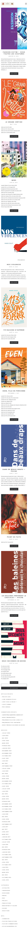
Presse (4, 895)
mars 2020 (5, 778)
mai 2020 (5, 773)
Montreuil (12, 717)
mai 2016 (5, 847)
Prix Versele (6, 707)
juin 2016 (5, 844)
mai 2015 (5, 859)
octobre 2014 (6, 864)
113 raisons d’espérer (14, 330)
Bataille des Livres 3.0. (15, 720)
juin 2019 (5, 791)
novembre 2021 (7, 753)
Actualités (6, 888)
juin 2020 (5, 771)
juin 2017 (5, 826)
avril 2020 (5, 776)
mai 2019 (5, 793)
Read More (14, 73)
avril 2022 (5, 740)
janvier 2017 (6, 836)
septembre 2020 (7, 766)
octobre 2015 (6, 854)
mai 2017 (5, 829)
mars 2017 (5, 834)
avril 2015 (5, 862)
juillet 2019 (6, 788)
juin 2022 (5, 735)
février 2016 (6, 849)
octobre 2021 (6, 755)
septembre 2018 (7, 811)
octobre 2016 (6, 839)
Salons (4, 908)
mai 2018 (5, 816)
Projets (5, 900)
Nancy (4, 717)
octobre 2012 (6, 877)
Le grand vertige (14, 122)
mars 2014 (5, 872)
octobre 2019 (6, 783)
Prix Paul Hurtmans (14, 722)
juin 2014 (5, 867)
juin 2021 (5, 760)
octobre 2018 (6, 809)
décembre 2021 (7, 750)
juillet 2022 (6, 733)
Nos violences (14, 264)
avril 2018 (5, 819)
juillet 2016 (6, 842)
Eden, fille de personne (14, 391)
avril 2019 (5, 796)
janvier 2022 (6, 748)
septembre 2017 (7, 824)
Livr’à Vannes (6, 704)
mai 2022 (5, 738)
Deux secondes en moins (14, 661)
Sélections (6, 910)
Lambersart (19, 714)
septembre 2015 (7, 857)
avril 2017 (5, 831)
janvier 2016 (6, 852)
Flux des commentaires (10, 923)
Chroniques (6, 890)
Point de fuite (14, 537)
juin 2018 (5, 814)
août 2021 (5, 758)
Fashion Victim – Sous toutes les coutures (14, 53)
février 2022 (6, 745)
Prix (3, 898)
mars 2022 (5, 743)
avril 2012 (5, 880)
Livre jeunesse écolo (9, 699)
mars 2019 (5, 798)
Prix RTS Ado (6, 696)
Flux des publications (9, 921)
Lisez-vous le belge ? (9, 701)
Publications (6, 903)
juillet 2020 (6, 768)
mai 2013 (5, 874)
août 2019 (5, 786)
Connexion (5, 918)
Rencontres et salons (9, 905)
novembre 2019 (7, 781)
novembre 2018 (7, 806)
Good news (6, 893)
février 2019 (6, 801)
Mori (14, 180)
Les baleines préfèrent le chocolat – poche (14, 596)
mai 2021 (5, 763)
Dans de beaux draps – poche (14, 470)
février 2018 (6, 821)
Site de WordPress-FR (9, 926)
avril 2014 (5, 869)
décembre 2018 (7, 804)
